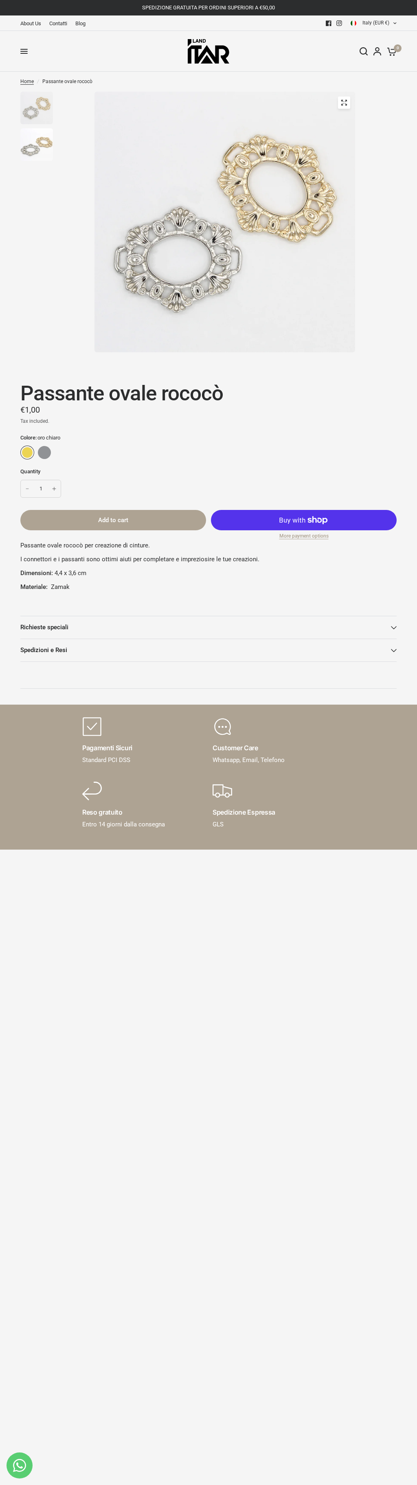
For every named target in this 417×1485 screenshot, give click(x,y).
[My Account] (377, 51)
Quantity (30, 471)
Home (27, 81)
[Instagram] (339, 23)
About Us (30, 23)
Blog (80, 23)
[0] (390, 51)
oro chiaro (27, 452)
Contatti (58, 23)
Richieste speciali (44, 627)
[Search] (364, 51)
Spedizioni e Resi (43, 650)
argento (44, 452)
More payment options (304, 536)
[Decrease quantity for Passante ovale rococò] (27, 488)
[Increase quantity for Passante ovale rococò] (54, 488)
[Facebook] (328, 23)
